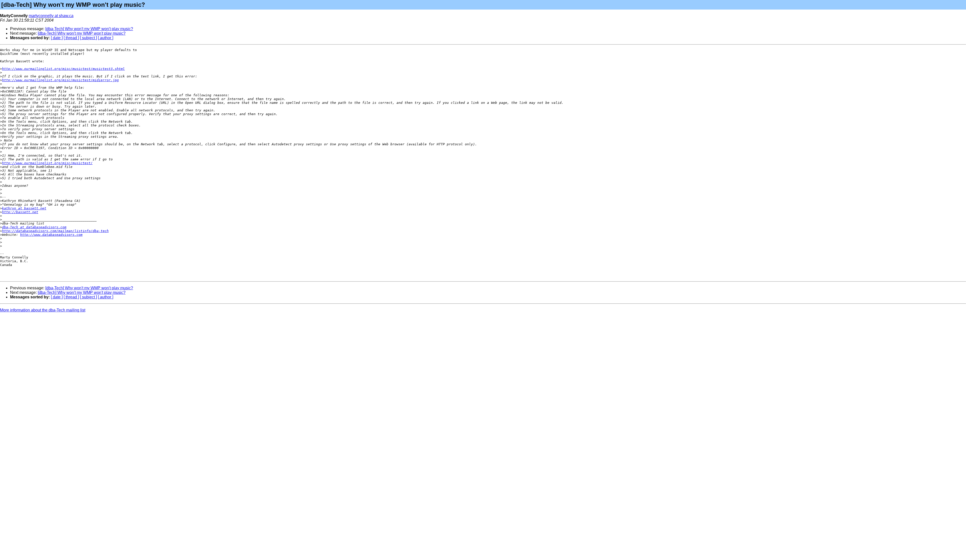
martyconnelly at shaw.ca (51, 16)
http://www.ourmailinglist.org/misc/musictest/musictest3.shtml (63, 69)
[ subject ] (88, 38)
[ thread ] (71, 38)
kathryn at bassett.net (24, 208)
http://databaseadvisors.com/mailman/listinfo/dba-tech (55, 231)
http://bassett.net (20, 212)
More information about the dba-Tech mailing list (42, 310)
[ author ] (105, 38)
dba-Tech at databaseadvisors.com (34, 227)
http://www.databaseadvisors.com (51, 235)
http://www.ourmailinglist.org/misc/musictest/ (47, 163)
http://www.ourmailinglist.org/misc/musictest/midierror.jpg (60, 80)
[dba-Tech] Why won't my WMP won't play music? (89, 29)
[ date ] (57, 38)
